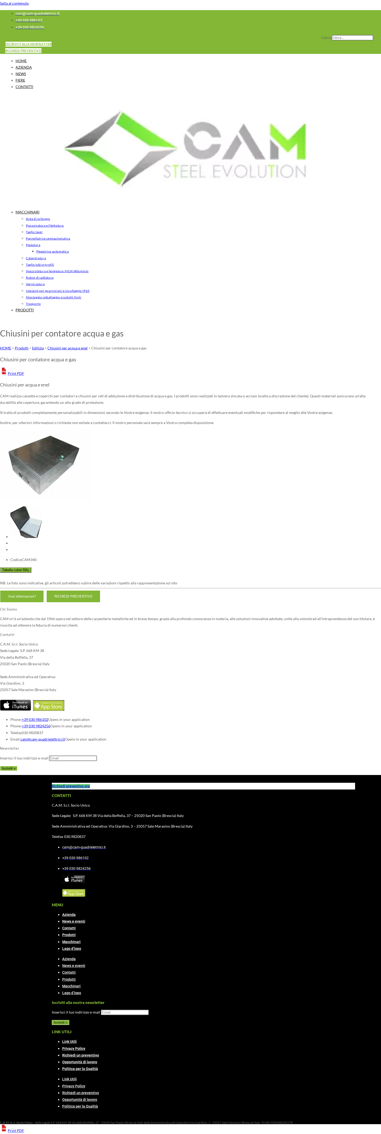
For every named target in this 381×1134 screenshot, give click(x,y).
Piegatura (33, 245)
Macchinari (71, 942)
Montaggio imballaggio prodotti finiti (53, 297)
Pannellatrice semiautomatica (48, 238)
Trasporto (33, 304)
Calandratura (36, 258)
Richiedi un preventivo (80, 1055)
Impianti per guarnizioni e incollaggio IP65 (58, 291)
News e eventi (73, 921)
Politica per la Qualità (80, 1069)
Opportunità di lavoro (79, 1062)
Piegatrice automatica (52, 251)
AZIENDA (24, 67)
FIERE (20, 80)
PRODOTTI (25, 310)
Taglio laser (34, 232)
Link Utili (69, 1041)
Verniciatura (35, 284)
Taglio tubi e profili (40, 265)
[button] (12, 373)
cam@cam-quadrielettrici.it (42, 739)
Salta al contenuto (14, 3)
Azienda (69, 915)
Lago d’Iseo (71, 948)
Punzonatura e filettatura (45, 225)
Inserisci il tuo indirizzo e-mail (24, 758)
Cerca (326, 37)
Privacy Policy (73, 1048)
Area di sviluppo (38, 219)
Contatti (69, 928)
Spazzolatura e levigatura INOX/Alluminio (57, 271)
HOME (21, 61)
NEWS (21, 73)
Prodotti (69, 935)
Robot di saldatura (40, 277)
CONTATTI (24, 86)
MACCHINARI (27, 212)
